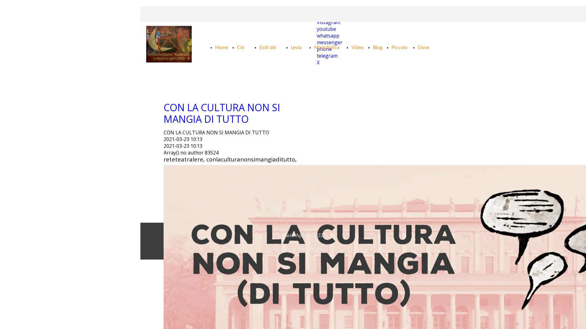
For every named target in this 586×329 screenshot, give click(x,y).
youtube (326, 29)
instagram (328, 22)
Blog (377, 47)
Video (357, 47)
